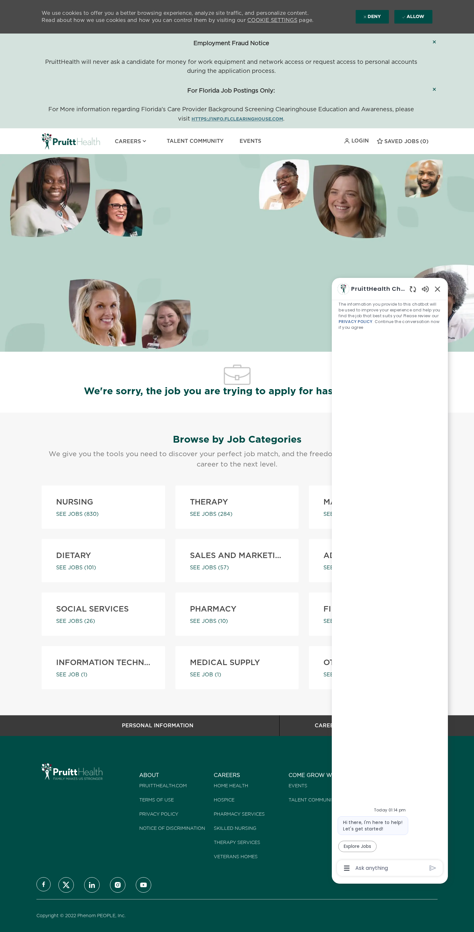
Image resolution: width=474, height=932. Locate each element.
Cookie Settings (272, 20)
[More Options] (347, 868)
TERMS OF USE (156, 799)
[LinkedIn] (92, 885)
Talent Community (195, 141)
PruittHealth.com (163, 785)
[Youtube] (143, 885)
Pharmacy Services (239, 814)
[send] (433, 868)
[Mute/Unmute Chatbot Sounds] (425, 288)
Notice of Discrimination (172, 828)
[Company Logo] (58, 141)
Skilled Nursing (235, 828)
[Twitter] (66, 885)
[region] (390, 578)
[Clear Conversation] (413, 289)
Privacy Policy (158, 814)
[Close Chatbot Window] (437, 288)
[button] (356, 141)
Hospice (224, 799)
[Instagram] (117, 885)
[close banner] (434, 42)
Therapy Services (237, 842)
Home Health (231, 785)
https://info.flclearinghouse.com (237, 119)
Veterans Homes (236, 856)
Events (250, 141)
